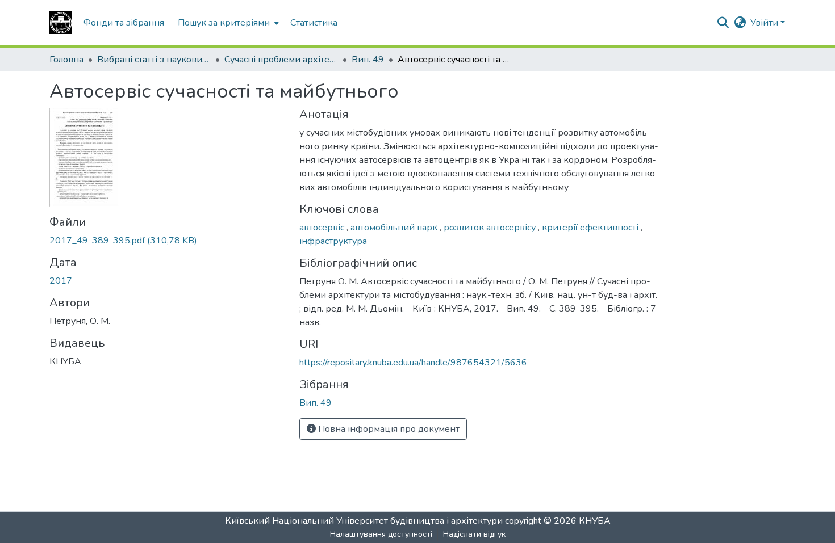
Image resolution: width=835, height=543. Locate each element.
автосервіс (322, 227)
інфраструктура (333, 241)
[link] (167, 240)
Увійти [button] (765, 22)
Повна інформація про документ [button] (388, 429)
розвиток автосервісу (491, 227)
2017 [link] (60, 281)
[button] (60, 22)
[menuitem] (227, 22)
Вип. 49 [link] (368, 59)
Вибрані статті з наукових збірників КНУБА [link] (154, 59)
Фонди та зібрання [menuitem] (124, 22)
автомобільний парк (395, 227)
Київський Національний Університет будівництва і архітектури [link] (364, 521)
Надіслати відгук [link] (474, 534)
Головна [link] (66, 59)
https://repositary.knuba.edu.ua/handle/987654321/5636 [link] (413, 362)
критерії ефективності (591, 227)
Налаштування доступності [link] (381, 534)
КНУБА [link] (595, 521)
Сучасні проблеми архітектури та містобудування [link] (281, 59)
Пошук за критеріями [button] (224, 22)
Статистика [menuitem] (313, 22)
